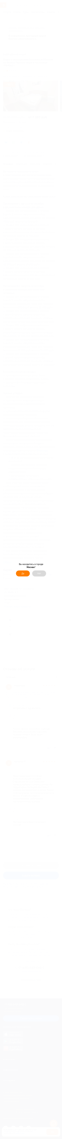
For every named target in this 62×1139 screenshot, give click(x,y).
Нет (39, 573)
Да (23, 573)
